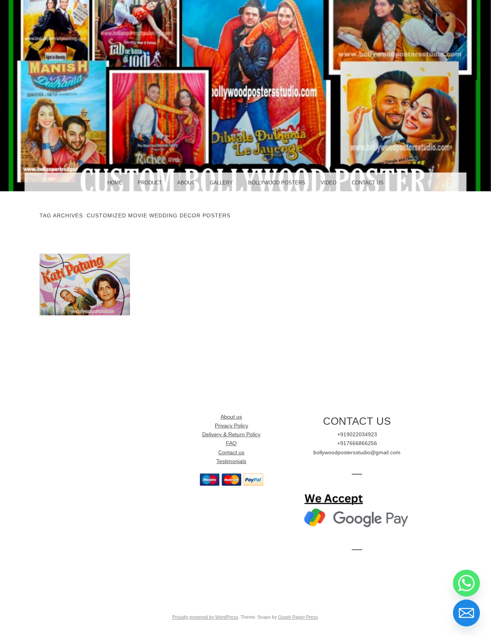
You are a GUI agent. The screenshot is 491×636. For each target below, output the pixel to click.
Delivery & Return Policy (231, 434)
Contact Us (368, 183)
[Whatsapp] (466, 583)
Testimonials (231, 461)
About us (231, 417)
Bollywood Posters (276, 183)
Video (328, 183)
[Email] (466, 613)
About (185, 183)
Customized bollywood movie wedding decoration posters (85, 289)
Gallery (221, 183)
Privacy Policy (231, 426)
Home (114, 183)
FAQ (231, 443)
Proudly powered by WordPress (205, 617)
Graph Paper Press (298, 617)
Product (150, 183)
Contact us (231, 452)
